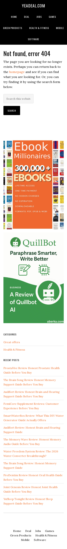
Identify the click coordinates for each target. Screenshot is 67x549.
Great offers (11, 342)
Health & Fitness (14, 349)
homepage (17, 72)
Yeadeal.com (33, 5)
